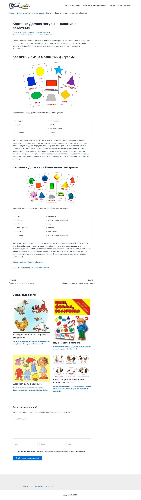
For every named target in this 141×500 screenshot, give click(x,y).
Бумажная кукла (37, 388)
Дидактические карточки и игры (24, 390)
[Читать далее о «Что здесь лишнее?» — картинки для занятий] (32, 316)
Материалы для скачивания (94, 5)
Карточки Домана (72, 5)
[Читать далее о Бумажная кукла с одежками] (32, 368)
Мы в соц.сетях (124, 5)
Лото (59, 349)
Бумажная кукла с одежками (27, 384)
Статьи (112, 5)
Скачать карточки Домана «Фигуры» (28, 262)
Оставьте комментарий (21, 341)
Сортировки (27, 344)
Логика (19, 344)
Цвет (64, 349)
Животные (61, 389)
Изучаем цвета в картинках (67, 343)
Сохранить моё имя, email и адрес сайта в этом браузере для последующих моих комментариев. (51, 451)
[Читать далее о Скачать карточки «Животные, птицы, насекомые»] (72, 366)
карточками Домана (40, 267)
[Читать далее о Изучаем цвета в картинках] (72, 320)
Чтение (82, 389)
